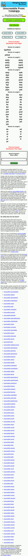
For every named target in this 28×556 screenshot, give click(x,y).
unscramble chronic (9, 495)
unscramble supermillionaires (12, 318)
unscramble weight (9, 463)
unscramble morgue (9, 522)
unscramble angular (9, 448)
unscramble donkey (9, 492)
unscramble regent (9, 424)
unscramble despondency (11, 377)
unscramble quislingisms (10, 347)
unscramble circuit (9, 468)
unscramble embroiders (10, 365)
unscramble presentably (10, 330)
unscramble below (9, 501)
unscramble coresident (10, 309)
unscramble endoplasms (10, 300)
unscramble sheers (9, 333)
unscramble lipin (8, 342)
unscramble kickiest (9, 386)
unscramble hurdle (9, 409)
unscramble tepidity (9, 362)
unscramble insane (9, 415)
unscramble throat (9, 539)
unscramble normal (9, 427)
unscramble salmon (9, 516)
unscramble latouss (9, 460)
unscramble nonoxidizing (11, 368)
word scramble (22, 233)
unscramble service (9, 430)
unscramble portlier (9, 371)
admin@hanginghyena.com (8, 548)
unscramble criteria (9, 359)
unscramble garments (10, 350)
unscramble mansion (9, 498)
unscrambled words (17, 191)
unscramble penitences (10, 383)
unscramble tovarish (9, 312)
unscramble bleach (9, 433)
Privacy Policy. (7, 555)
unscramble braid (8, 306)
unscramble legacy (9, 412)
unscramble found (9, 454)
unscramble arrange (9, 436)
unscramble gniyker (9, 524)
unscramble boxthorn (9, 404)
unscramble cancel (9, 439)
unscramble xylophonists (10, 321)
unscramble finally (9, 504)
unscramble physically (10, 336)
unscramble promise (9, 471)
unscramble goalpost (9, 389)
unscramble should (9, 465)
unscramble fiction (9, 477)
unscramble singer (9, 474)
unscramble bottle (9, 457)
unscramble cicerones (10, 327)
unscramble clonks (9, 324)
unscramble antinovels (10, 398)
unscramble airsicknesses (11, 380)
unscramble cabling (9, 294)
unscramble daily (8, 483)
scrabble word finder (9, 173)
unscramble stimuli (9, 374)
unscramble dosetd (9, 510)
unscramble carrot (9, 519)
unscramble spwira (9, 489)
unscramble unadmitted (10, 395)
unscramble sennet (9, 339)
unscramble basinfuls (9, 315)
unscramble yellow (9, 513)
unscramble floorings (9, 392)
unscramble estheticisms (10, 401)
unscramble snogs (9, 303)
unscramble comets (9, 527)
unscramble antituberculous (11, 345)
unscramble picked (9, 486)
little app (3, 200)
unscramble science (9, 451)
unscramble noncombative (11, 291)
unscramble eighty (9, 536)
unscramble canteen (9, 533)
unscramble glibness (9, 406)
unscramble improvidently (11, 297)
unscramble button (9, 442)
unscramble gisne (9, 542)
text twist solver (21, 173)
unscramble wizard (9, 418)
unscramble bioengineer (10, 353)
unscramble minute (9, 507)
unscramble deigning (9, 356)
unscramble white (8, 445)
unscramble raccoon (9, 421)
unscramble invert (9, 530)
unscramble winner (9, 480)
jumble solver (14, 251)
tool (16, 211)
